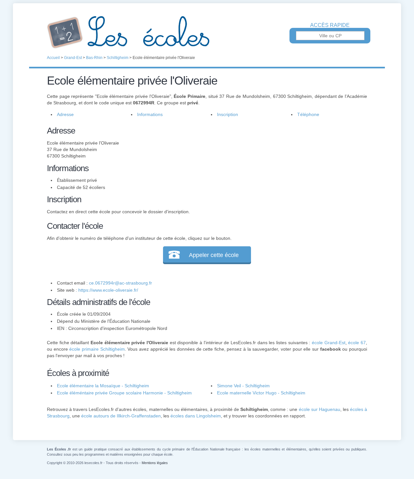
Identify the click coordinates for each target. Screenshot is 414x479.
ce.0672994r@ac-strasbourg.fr (120, 283)
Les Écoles (207, 32)
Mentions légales (155, 463)
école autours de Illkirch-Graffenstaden (121, 415)
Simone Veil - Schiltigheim (243, 385)
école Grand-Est (328, 342)
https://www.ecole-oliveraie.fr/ (108, 290)
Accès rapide (330, 25)
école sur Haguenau (319, 409)
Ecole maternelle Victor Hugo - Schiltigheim (261, 392)
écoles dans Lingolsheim (195, 415)
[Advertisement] (284, 169)
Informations (150, 114)
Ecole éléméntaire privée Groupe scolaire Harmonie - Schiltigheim (124, 392)
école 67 (357, 342)
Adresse (65, 114)
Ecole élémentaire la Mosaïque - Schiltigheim (103, 385)
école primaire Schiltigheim (97, 349)
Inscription (227, 114)
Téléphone (308, 114)
